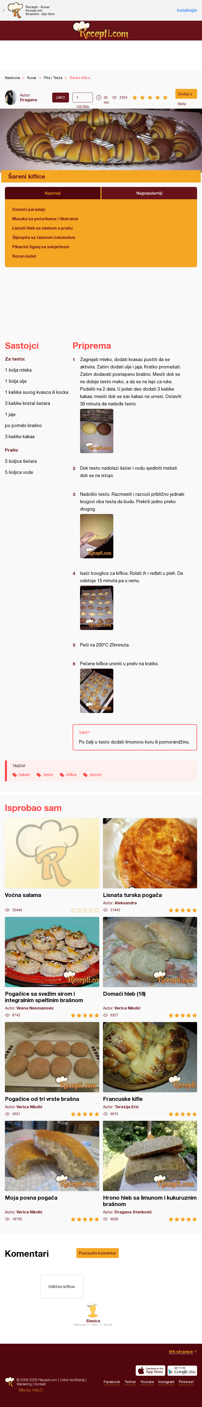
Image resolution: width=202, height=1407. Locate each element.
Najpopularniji (149, 193)
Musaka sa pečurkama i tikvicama (45, 218)
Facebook (112, 1382)
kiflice (72, 774)
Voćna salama (52, 865)
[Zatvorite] (3, 10)
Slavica (93, 1320)
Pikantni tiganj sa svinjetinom (40, 246)
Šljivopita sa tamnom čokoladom (43, 237)
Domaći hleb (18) (150, 967)
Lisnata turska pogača (150, 865)
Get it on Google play (182, 1370)
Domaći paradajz (29, 209)
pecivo (96, 774)
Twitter (130, 1382)
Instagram (166, 1382)
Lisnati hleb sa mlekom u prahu (42, 228)
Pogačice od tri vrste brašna (52, 1069)
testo (48, 774)
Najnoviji (53, 193)
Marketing (24, 1384)
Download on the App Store (150, 1370)
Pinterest (186, 1382)
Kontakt (40, 1384)
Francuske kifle (150, 1069)
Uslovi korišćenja (72, 1380)
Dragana (28, 99)
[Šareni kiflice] (132, 431)
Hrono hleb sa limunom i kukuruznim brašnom (150, 1171)
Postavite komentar (97, 1253)
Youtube (147, 1382)
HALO (38, 1390)
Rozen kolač (24, 256)
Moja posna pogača (52, 1171)
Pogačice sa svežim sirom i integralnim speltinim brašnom (52, 967)
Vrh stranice (181, 1351)
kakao (24, 774)
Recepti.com (101, 30)
